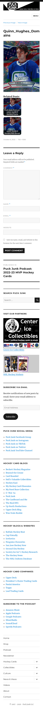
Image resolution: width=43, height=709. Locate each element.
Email (7, 216)
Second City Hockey (15, 548)
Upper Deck (11, 577)
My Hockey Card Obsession (18, 486)
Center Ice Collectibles (13, 350)
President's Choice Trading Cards (21, 581)
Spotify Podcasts (13, 627)
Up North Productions (16, 506)
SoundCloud (11, 623)
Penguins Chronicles (15, 542)
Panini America (13, 584)
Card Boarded (12, 476)
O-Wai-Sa (10, 493)
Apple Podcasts (13, 613)
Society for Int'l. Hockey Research (22, 552)
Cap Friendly (12, 535)
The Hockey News (14, 555)
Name (6, 204)
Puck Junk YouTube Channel (19, 450)
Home (6, 638)
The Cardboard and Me (16, 499)
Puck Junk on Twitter (16, 447)
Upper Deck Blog (13, 509)
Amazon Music (13, 610)
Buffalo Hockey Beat (15, 532)
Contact (7, 697)
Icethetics (10, 538)
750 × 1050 (22, 139)
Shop (5, 644)
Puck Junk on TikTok (15, 444)
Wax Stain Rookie (14, 513)
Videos (6, 685)
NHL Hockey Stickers (13, 374)
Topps (9, 588)
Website (7, 227)
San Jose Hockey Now (16, 545)
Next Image (22, 23)
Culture (7, 673)
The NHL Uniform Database (19, 559)
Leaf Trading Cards (15, 591)
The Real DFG (12, 503)
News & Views (10, 679)
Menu (35, 16)
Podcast (7, 650)
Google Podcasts (13, 616)
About (6, 691)
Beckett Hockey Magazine (18, 469)
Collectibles (8, 667)
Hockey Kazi (11, 483)
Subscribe (10, 417)
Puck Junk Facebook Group (18, 437)
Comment (8, 168)
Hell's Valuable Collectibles (18, 479)
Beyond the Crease (14, 473)
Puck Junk (10, 496)
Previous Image (9, 23)
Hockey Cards (10, 662)
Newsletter (8, 656)
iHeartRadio (11, 620)
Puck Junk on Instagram (17, 440)
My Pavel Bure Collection (17, 489)
